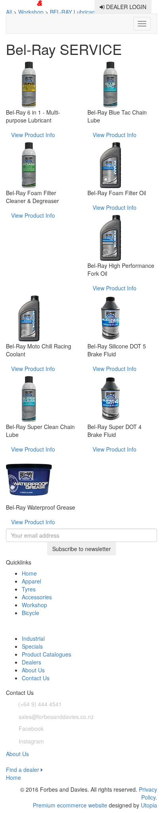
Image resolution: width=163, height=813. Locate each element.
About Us (33, 670)
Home (29, 573)
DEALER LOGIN (125, 7)
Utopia (149, 805)
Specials (32, 646)
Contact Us (35, 678)
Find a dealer (23, 769)
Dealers (31, 662)
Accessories (37, 597)
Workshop (34, 605)
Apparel (31, 581)
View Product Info (33, 135)
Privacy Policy (148, 793)
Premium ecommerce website (70, 805)
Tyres (29, 589)
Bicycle (30, 613)
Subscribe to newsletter (81, 549)
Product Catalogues (46, 654)
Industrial (33, 638)
